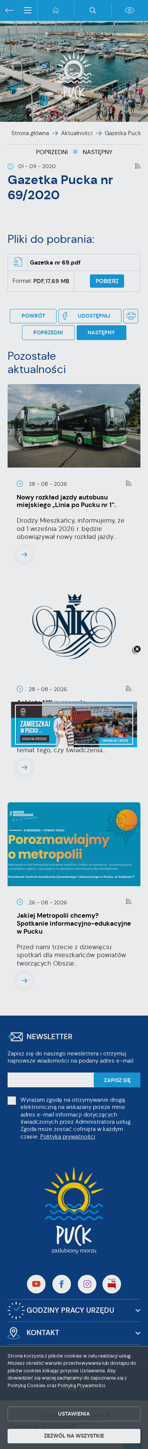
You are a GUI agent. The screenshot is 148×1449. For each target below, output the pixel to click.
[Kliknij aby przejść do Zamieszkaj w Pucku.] (74, 724)
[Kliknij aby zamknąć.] (137, 649)
